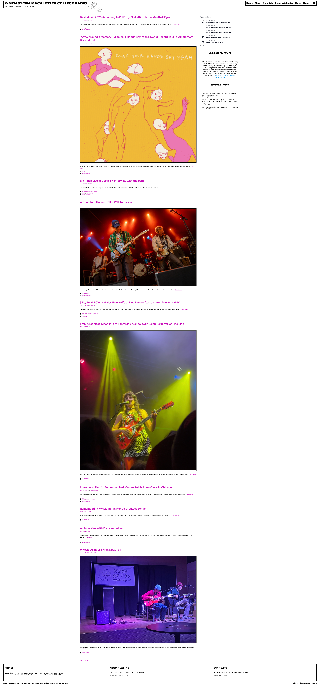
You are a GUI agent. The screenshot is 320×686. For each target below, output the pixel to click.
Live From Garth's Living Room (89, 191)
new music (106, 315)
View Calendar (204, 46)
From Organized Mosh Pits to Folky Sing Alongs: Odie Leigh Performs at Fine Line (132, 324)
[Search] (314, 3)
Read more (176, 24)
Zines (298, 3)
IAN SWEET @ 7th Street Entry (214, 42)
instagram (305, 683)
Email (314, 683)
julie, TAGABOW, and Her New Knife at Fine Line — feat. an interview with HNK (130, 302)
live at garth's (89, 193)
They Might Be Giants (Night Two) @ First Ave (218, 32)
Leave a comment (86, 29)
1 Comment (84, 316)
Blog (257, 3)
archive (83, 193)
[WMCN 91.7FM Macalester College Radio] (95, 6)
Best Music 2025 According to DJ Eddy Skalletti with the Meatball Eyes (125, 17)
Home (249, 3)
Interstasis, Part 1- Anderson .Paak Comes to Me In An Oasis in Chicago (126, 487)
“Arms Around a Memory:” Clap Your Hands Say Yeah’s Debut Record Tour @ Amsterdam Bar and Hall (136, 38)
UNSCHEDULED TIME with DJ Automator (128, 673)
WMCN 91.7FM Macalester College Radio (45, 3)
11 (83, 660)
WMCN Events (85, 652)
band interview (85, 315)
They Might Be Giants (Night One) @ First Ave (218, 27)
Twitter (294, 683)
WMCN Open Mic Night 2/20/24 (100, 549)
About (306, 3)
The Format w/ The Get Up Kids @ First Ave (218, 22)
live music (100, 315)
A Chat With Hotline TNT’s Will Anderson (106, 202)
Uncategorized (85, 28)
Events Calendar (284, 3)
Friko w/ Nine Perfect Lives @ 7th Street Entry (218, 37)
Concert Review (88, 313)
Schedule (268, 3)
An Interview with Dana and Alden (102, 528)
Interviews (95, 313)
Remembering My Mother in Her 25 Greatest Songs (113, 508)
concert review (93, 315)
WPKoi (64, 683)
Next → (87, 660)
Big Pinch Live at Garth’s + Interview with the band (112, 180)
